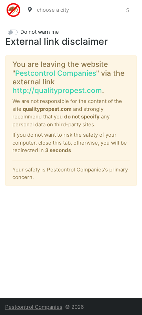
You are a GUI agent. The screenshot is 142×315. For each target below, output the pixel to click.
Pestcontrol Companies (55, 73)
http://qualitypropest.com (57, 90)
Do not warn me (39, 32)
